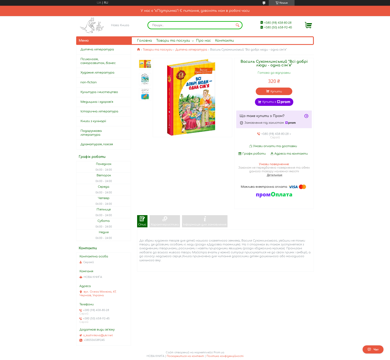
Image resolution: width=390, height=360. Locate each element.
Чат (376, 349)
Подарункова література (91, 133)
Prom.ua (219, 352)
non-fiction (88, 82)
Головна (144, 40)
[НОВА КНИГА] (92, 25)
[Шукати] (237, 25)
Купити (276, 91)
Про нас (203, 40)
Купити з (269, 101)
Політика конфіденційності (225, 356)
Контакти (224, 40)
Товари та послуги (173, 40)
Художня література (97, 72)
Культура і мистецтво (99, 92)
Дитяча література (191, 49)
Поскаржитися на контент (185, 356)
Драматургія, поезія (96, 144)
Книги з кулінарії (93, 121)
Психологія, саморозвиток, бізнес (98, 61)
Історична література (99, 111)
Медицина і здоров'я (96, 102)
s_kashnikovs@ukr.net (98, 335)
